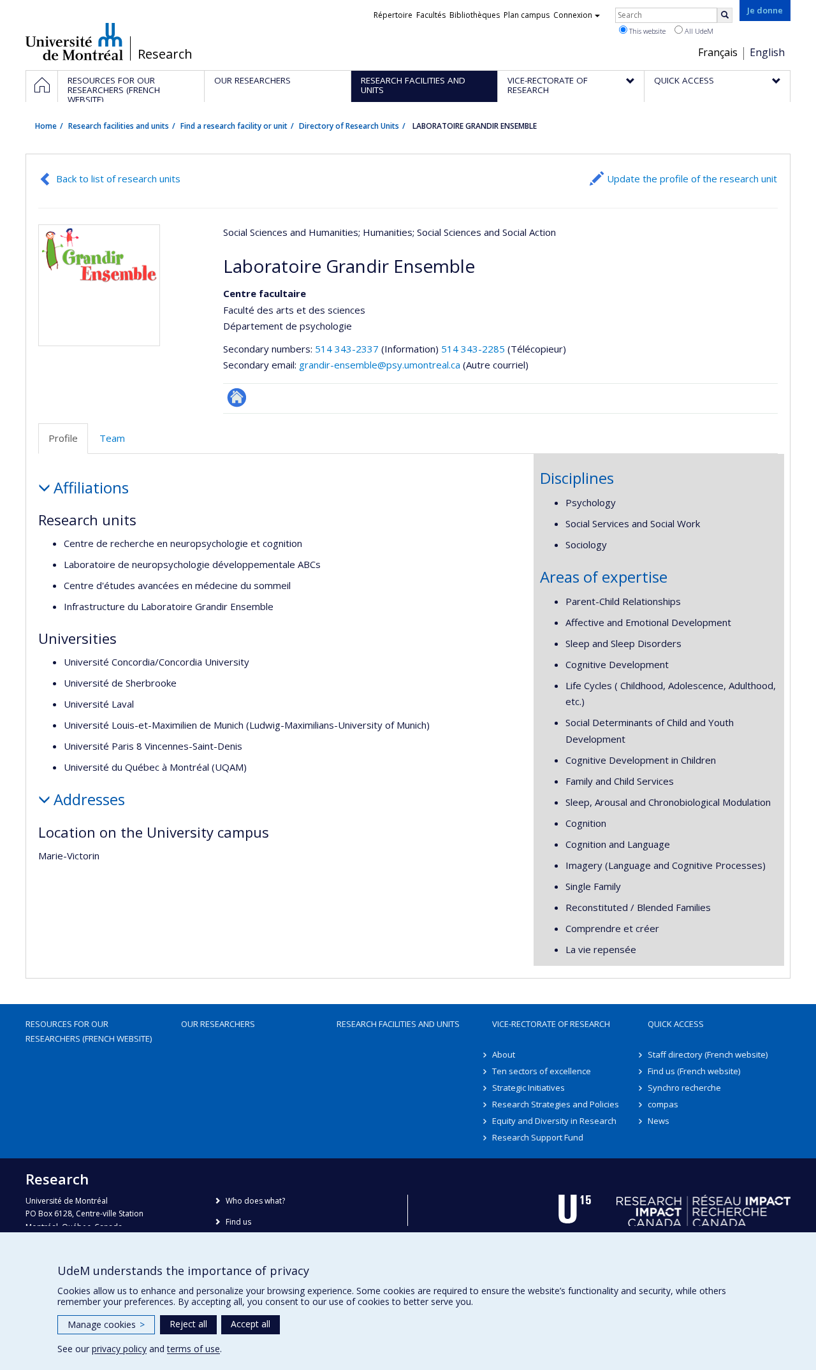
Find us (238, 1221)
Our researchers (218, 1024)
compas (663, 1104)
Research (165, 54)
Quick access (676, 1024)
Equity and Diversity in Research (554, 1120)
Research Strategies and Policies (555, 1104)
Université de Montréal (74, 41)
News (658, 1120)
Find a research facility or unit (234, 125)
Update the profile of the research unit (692, 178)
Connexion (572, 15)
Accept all (250, 1324)
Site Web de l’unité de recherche (237, 397)
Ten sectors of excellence (541, 1071)
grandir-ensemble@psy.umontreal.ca (379, 364)
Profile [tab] (63, 438)
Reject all (188, 1324)
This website (646, 31)
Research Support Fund (537, 1137)
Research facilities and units (118, 125)
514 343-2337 (348, 348)
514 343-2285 (474, 348)
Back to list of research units (118, 178)
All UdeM (698, 31)
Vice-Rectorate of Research (551, 1024)
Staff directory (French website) (708, 1054)
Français (718, 52)
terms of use (193, 1349)
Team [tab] (112, 438)
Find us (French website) (694, 1071)
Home (46, 125)
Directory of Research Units (349, 125)
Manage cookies (106, 1324)
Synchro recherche (684, 1087)
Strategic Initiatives (528, 1087)
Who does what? (255, 1200)
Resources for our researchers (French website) (89, 1031)
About (503, 1054)
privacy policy (119, 1349)
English (767, 52)
